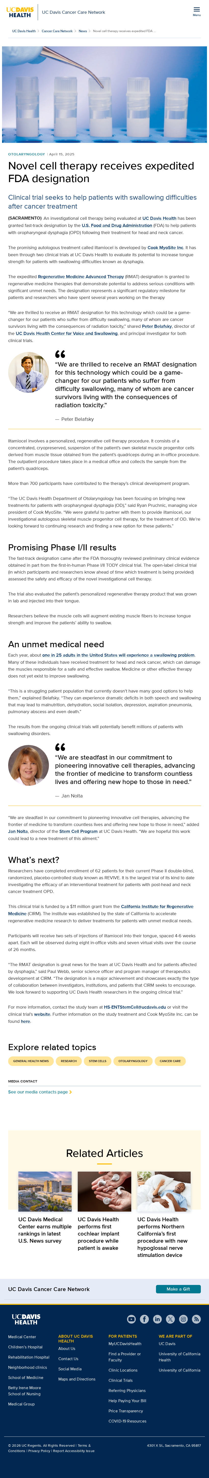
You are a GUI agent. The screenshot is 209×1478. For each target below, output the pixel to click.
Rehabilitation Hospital (28, 1357)
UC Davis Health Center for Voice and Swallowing (66, 333)
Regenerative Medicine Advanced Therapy (81, 276)
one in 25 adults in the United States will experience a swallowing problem (118, 655)
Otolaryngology (26, 154)
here (25, 1021)
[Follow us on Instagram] (181, 1319)
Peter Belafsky (157, 326)
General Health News (31, 1061)
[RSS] (194, 1319)
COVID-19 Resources (127, 1421)
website (42, 1014)
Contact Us (68, 1359)
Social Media (70, 1369)
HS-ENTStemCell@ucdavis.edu (135, 1007)
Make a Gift (178, 1289)
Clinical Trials (121, 1380)
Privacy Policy (39, 1450)
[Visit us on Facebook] (142, 1319)
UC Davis (167, 1344)
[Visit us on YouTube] (131, 1319)
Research (69, 1061)
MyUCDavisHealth (125, 1344)
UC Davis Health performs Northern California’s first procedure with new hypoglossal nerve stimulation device (162, 1237)
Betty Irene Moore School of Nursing (24, 1391)
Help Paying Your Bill (127, 1401)
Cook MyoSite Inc (165, 247)
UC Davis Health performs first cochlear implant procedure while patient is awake (98, 1233)
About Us (66, 1348)
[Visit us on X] (168, 1319)
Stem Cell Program (78, 831)
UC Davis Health (24, 31)
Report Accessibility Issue (74, 1450)
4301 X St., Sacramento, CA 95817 (174, 1445)
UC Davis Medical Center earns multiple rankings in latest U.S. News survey (45, 1230)
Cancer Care (170, 1061)
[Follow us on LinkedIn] (155, 1319)
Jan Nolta (18, 831)
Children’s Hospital (25, 1347)
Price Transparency (126, 1411)
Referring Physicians (127, 1390)
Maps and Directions (76, 1379)
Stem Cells (97, 1061)
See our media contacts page (38, 1092)
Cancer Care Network (57, 31)
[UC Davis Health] (26, 1319)
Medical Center (22, 1337)
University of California (179, 1370)
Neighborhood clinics (27, 1367)
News (83, 31)
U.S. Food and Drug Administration (117, 225)
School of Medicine (25, 1377)
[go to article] (45, 1192)
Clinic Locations (123, 1370)
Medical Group (21, 1404)
